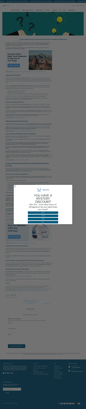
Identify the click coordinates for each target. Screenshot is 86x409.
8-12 (43, 212)
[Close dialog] (15, 186)
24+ (43, 222)
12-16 (43, 216)
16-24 (43, 219)
